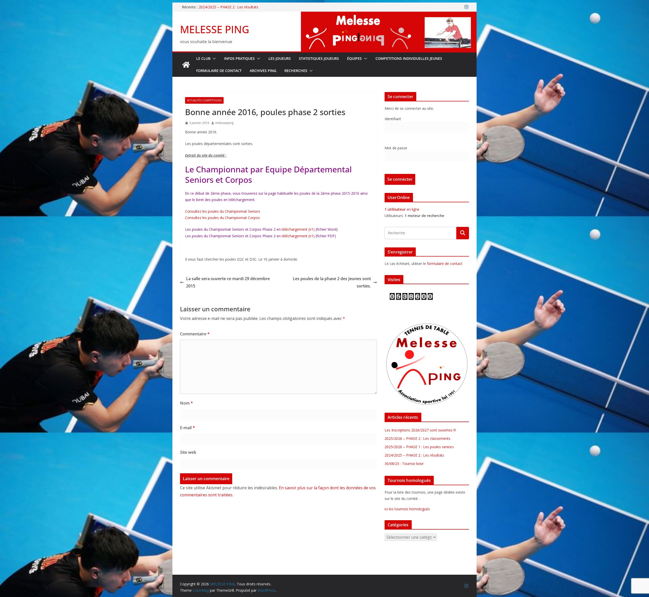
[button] (213, 58)
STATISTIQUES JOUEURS (319, 58)
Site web (188, 452)
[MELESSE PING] (186, 65)
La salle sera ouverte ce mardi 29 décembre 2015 (228, 282)
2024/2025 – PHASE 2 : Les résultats (228, 7)
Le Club (203, 58)
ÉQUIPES (354, 58)
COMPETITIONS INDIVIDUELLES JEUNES (408, 58)
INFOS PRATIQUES (239, 58)
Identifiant (393, 118)
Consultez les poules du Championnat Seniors (222, 211)
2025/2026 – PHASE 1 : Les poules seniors (419, 446)
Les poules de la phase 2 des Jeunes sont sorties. (332, 282)
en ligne (402, 209)
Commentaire (195, 334)
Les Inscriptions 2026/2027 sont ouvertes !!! (420, 430)
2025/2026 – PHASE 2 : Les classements (417, 438)
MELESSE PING (214, 29)
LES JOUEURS (279, 58)
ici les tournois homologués (407, 508)
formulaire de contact (444, 263)
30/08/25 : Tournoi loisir (404, 463)
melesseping (224, 123)
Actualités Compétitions (204, 100)
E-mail (187, 427)
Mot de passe (396, 148)
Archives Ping (263, 70)
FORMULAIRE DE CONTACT (219, 70)
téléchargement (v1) (298, 229)
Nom (186, 403)
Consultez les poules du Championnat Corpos (222, 217)
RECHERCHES (295, 70)
